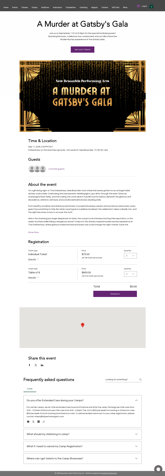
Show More (33, 232)
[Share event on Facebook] (29, 365)
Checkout (115, 294)
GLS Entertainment (109, 473)
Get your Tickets (82, 50)
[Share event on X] (36, 365)
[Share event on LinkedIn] (42, 365)
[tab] (29, 388)
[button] (151, 5)
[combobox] (130, 255)
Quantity (127, 251)
